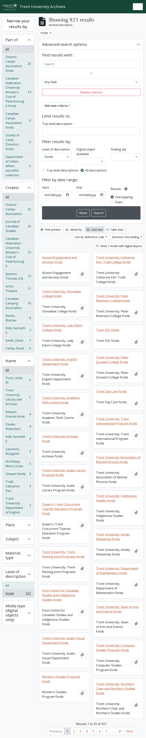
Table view (116, 229)
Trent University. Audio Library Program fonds (64, 472)
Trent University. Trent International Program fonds (116, 421)
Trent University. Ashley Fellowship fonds (113, 536)
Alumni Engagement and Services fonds (59, 259)
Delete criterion (91, 92)
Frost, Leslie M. (18, 380)
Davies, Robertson (18, 426)
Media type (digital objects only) (15, 612)
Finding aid (118, 149)
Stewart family (18, 475)
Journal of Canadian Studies (18, 226)
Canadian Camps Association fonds (18, 121)
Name (11, 360)
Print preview (52, 229)
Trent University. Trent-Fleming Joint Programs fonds (63, 554)
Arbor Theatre (18, 288)
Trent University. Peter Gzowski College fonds (112, 359)
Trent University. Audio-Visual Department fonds (63, 640)
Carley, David (18, 349)
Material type (13, 555)
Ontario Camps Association (18, 209)
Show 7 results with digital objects (120, 246)
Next (129, 731)
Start (45, 187)
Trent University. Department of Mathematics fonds (117, 570)
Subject (12, 539)
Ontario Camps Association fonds (18, 64)
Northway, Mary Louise (18, 463)
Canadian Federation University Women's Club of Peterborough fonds (18, 92)
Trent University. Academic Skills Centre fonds (61, 400)
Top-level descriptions (62, 170)
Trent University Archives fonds (60, 438)
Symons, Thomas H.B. (18, 276)
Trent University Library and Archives (18, 397)
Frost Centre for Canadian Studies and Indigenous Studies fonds (60, 595)
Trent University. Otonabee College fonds (61, 293)
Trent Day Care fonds (111, 391)
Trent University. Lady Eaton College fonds (62, 327)
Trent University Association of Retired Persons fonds (118, 459)
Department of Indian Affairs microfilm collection (18, 166)
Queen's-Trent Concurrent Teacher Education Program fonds (62, 509)
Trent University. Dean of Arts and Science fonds (117, 609)
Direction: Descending (126, 237)
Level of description (16, 574)
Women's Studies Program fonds (61, 679)
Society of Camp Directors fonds (18, 142)
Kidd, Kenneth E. (18, 330)
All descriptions (96, 170)
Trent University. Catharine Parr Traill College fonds (115, 259)
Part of (12, 39)
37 (120, 731)
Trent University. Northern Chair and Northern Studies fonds (115, 688)
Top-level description (57, 124)
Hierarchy (75, 229)
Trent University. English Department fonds (59, 361)
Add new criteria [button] (55, 106)
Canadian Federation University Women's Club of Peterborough (18, 252)
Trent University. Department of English (18, 505)
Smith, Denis (18, 341)
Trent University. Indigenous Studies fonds (116, 498)
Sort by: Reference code (90, 237)
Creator (12, 187)
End (79, 187)
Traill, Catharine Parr (18, 486)
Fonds (18, 594)
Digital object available (85, 151)
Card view (96, 229)
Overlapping (124, 197)
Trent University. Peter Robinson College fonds (113, 298)
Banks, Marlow (18, 318)
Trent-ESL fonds (107, 330)
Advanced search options (64, 44)
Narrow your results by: (18, 23)
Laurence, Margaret (18, 451)
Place (10, 524)
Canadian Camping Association (18, 303)
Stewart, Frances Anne (18, 414)
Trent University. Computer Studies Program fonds (115, 647)
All (7, 49)
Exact (119, 202)
